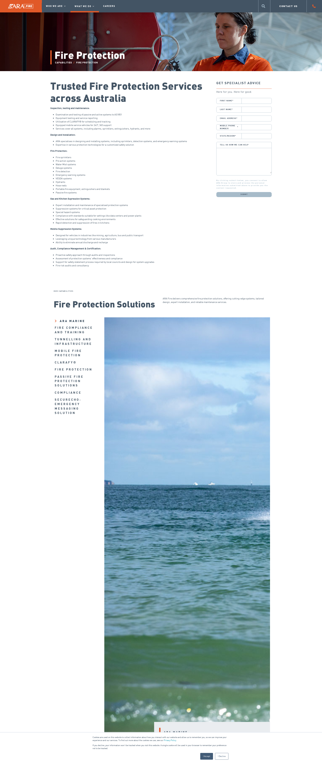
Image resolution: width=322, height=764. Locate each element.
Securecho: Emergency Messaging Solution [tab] (68, 406)
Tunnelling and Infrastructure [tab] (73, 341)
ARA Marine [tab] (72, 321)
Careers (109, 6)
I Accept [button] (206, 756)
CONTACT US (288, 6)
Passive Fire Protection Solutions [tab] (69, 381)
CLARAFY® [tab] (66, 362)
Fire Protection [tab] (73, 369)
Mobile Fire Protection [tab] (68, 353)
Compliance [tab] (68, 392)
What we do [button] (83, 6)
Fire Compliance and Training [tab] (74, 330)
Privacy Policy (170, 740)
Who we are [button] (54, 6)
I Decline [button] (222, 756)
